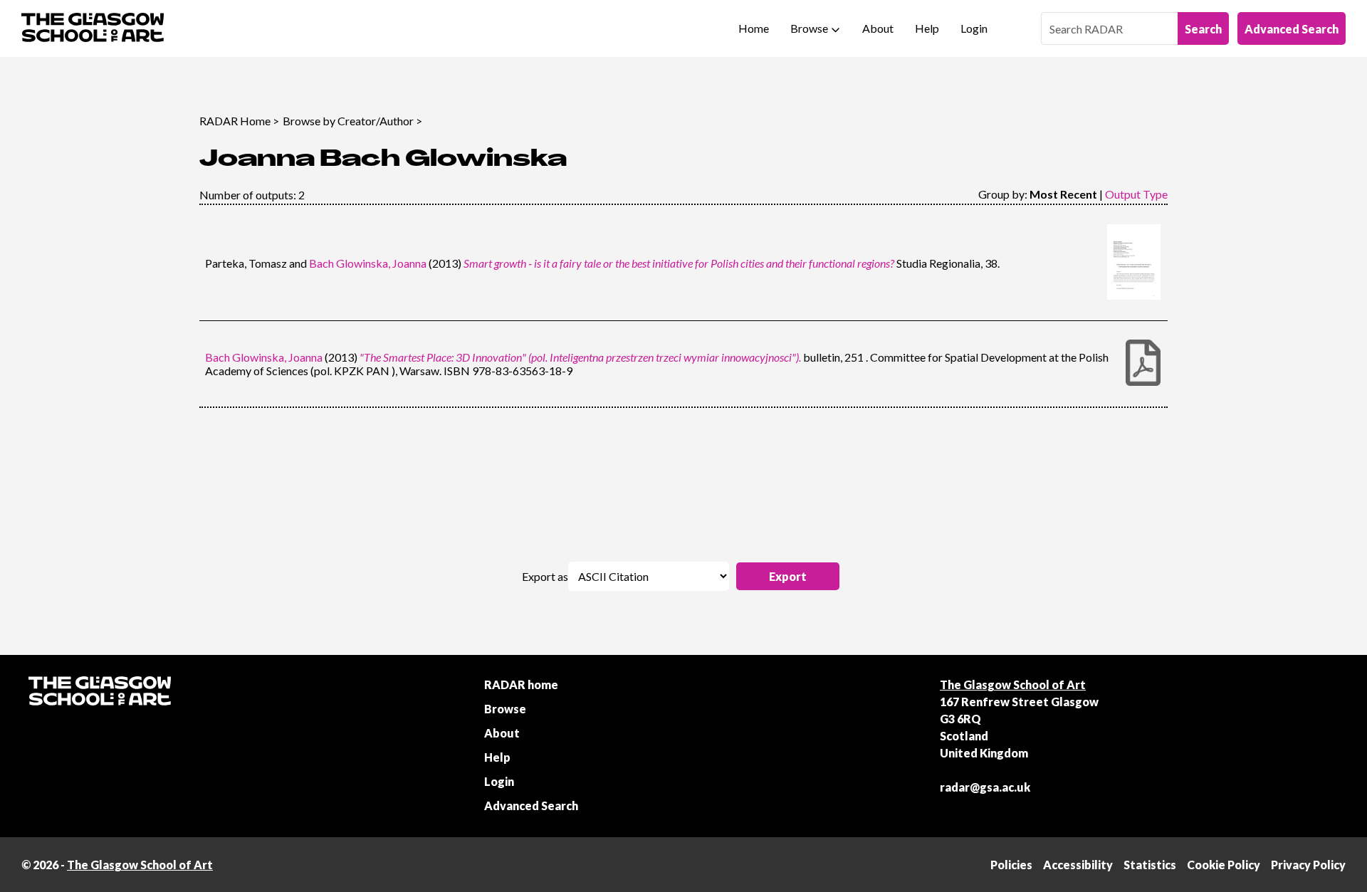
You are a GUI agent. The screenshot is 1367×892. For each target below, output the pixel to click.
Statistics (1150, 864)
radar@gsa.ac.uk (985, 787)
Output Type (1136, 194)
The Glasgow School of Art (1013, 684)
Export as (545, 576)
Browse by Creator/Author (348, 120)
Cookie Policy (1223, 864)
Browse (809, 28)
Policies (1011, 864)
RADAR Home (235, 120)
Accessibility (1078, 864)
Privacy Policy (1308, 864)
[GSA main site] (92, 28)
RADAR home (521, 684)
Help (927, 28)
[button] (787, 576)
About (878, 28)
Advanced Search (1292, 29)
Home (753, 28)
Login (974, 28)
